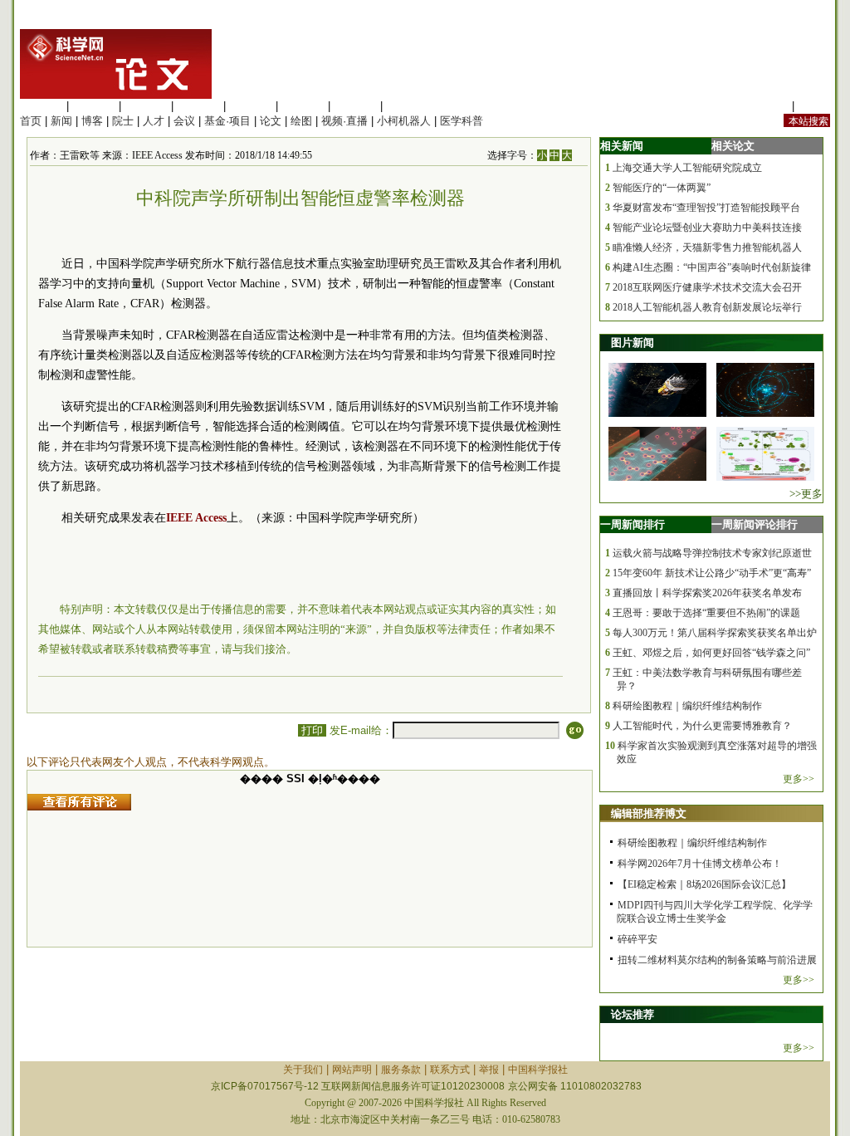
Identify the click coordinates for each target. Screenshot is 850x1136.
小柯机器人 (404, 121)
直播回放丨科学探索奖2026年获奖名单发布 (707, 593)
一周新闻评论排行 (754, 524)
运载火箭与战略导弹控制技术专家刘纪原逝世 (712, 553)
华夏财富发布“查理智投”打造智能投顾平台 (706, 207)
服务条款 (401, 1069)
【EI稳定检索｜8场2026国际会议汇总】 (704, 884)
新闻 (61, 121)
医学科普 (461, 121)
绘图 (301, 121)
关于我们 (303, 1069)
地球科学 (303, 106)
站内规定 (767, 106)
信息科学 (250, 106)
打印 (312, 730)
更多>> (798, 779)
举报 (489, 1069)
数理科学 (355, 106)
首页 (31, 121)
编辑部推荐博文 (648, 813)
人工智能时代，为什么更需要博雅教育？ (702, 726)
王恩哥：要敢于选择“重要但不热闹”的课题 (706, 613)
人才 (153, 121)
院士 (123, 121)
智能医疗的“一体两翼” (662, 187)
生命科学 (41, 106)
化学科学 (146, 106)
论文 (270, 121)
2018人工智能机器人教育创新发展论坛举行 (707, 307)
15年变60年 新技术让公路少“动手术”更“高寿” (712, 573)
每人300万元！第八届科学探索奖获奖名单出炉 (715, 633)
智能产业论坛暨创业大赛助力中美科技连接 (707, 227)
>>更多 (806, 493)
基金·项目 (227, 121)
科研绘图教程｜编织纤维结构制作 (687, 706)
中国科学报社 (538, 1069)
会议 (184, 121)
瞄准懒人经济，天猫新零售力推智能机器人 (707, 247)
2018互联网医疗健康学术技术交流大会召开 (707, 287)
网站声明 (352, 1069)
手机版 (814, 106)
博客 (92, 121)
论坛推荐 (632, 1014)
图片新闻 (632, 342)
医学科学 (93, 106)
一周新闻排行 (632, 524)
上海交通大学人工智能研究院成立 (687, 168)
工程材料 (198, 106)
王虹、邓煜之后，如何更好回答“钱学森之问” (711, 653)
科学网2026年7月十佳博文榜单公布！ (700, 863)
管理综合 (407, 106)
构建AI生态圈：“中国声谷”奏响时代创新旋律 (712, 267)
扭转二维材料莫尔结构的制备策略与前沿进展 (717, 960)
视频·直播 (344, 121)
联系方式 (450, 1069)
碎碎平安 (637, 939)
